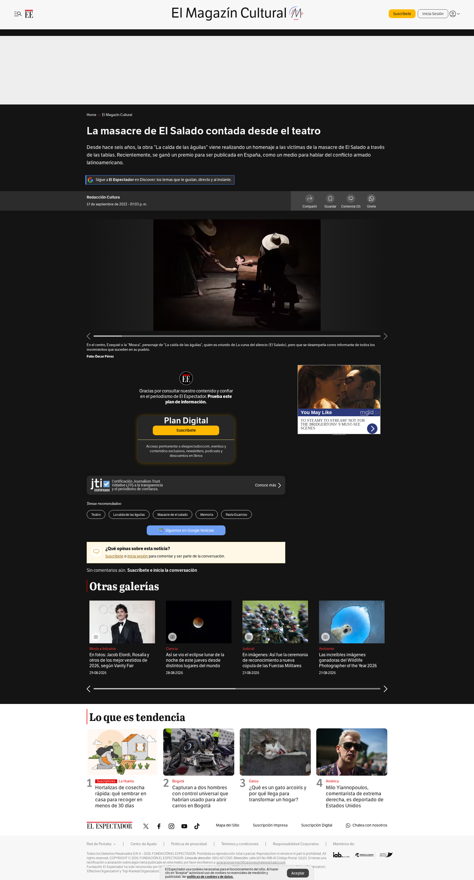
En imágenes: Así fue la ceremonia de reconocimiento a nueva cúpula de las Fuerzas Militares (275, 660)
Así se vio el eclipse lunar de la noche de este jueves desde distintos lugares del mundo (195, 660)
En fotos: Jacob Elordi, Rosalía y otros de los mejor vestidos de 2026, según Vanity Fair (119, 660)
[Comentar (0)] (350, 199)
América (332, 781)
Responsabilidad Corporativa (296, 844)
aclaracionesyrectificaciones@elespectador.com (251, 862)
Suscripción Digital (316, 825)
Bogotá (178, 781)
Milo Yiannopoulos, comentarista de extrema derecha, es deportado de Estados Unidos (354, 797)
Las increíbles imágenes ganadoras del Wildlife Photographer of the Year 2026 (348, 660)
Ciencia (172, 649)
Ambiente (326, 649)
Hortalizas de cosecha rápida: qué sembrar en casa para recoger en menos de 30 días (120, 797)
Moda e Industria (102, 649)
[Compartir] (309, 199)
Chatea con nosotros (369, 825)
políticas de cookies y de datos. (210, 877)
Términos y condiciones (239, 844)
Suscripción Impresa (270, 825)
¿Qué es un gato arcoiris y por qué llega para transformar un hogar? (277, 794)
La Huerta (126, 781)
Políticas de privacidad (189, 844)
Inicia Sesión (433, 14)
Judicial (248, 649)
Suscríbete (402, 14)
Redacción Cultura (103, 197)
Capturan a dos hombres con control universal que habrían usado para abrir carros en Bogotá (200, 797)
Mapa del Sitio (227, 825)
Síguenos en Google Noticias (189, 530)
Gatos (253, 781)
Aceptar (297, 873)
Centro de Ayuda (144, 844)
